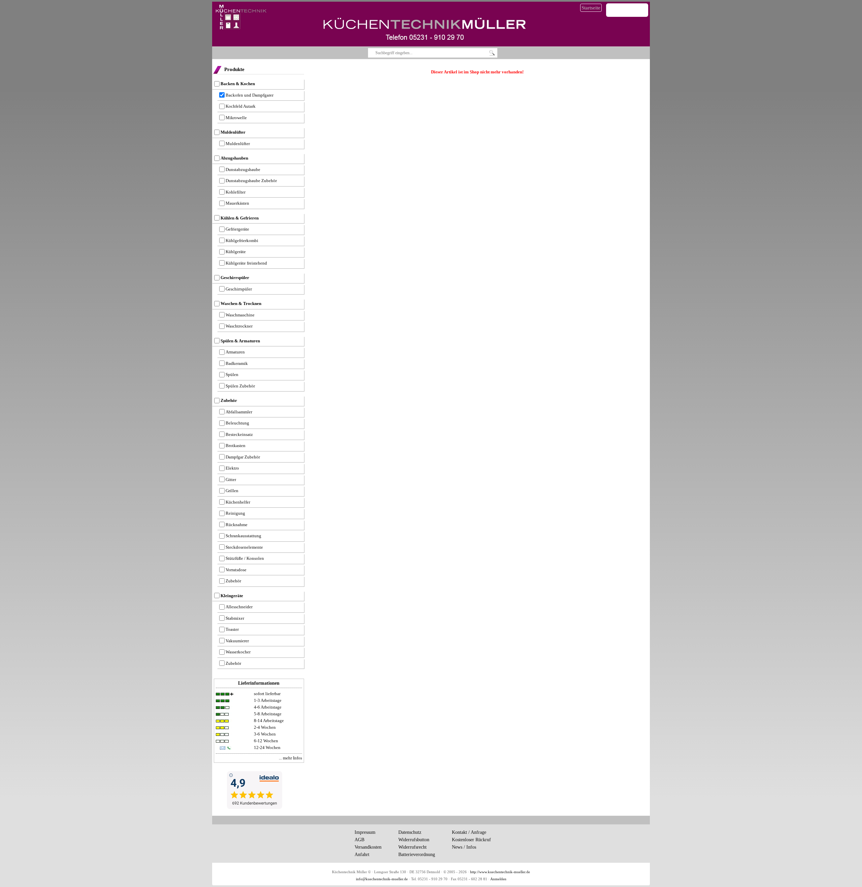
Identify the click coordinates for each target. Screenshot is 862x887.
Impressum (365, 832)
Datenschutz (409, 832)
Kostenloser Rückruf (471, 839)
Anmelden (498, 879)
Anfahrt (362, 854)
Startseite (591, 7)
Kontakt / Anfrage (469, 832)
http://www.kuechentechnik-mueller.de (500, 872)
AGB (359, 839)
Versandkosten (368, 847)
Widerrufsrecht (412, 847)
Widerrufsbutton (413, 839)
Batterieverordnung (416, 854)
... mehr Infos (290, 757)
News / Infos (464, 847)
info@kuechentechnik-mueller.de (382, 879)
